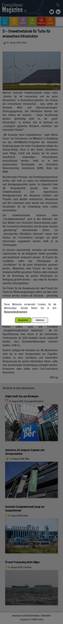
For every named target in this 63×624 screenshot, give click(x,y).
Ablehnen (40, 320)
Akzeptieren (23, 320)
